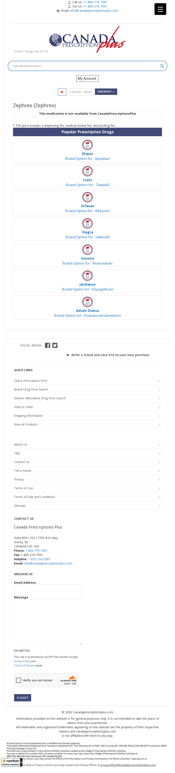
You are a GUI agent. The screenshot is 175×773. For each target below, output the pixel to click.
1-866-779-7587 (36, 551)
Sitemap (19, 506)
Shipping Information (28, 416)
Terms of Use (23, 488)
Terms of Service (24, 665)
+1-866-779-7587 (95, 2)
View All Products (26, 424)
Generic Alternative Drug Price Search (40, 398)
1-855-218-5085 (39, 559)
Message (21, 597)
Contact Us (21, 462)
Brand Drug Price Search (31, 389)
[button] (11, 762)
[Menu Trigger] (160, 9)
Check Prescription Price (30, 381)
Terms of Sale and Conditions (34, 497)
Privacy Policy (22, 661)
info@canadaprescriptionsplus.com (94, 11)
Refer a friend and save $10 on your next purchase (110, 355)
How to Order (23, 407)
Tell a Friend (22, 471)
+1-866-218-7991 (95, 6)
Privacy (19, 479)
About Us (20, 444)
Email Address (25, 582)
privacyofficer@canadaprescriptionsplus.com (128, 765)
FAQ (17, 453)
